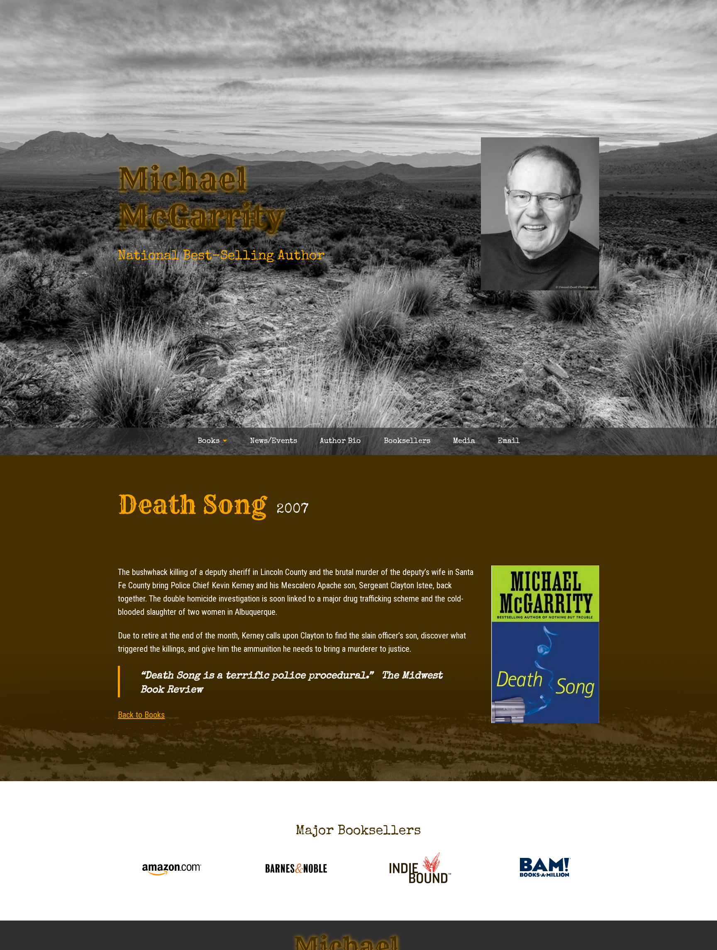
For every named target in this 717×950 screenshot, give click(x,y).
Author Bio (340, 441)
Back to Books (141, 715)
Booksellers (407, 441)
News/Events (273, 441)
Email (509, 441)
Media (464, 441)
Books (208, 441)
